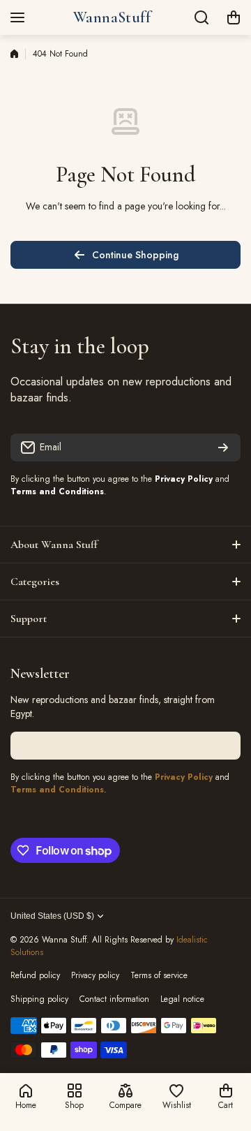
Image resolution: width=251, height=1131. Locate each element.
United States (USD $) (52, 916)
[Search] (202, 17)
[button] (234, 17)
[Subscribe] (223, 447)
